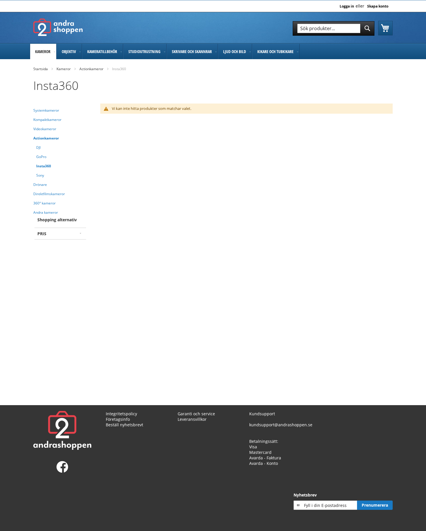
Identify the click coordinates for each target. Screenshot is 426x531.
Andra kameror (45, 212)
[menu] (213, 51)
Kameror (64, 68)
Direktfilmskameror (49, 193)
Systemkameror (46, 110)
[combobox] (333, 28)
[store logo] (58, 27)
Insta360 (43, 166)
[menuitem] (43, 51)
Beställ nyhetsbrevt (124, 424)
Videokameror (44, 128)
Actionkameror (91, 68)
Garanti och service (196, 413)
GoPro (41, 156)
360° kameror (44, 203)
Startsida (40, 68)
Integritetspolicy (121, 413)
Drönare (40, 184)
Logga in (347, 6)
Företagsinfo (118, 419)
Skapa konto (377, 6)
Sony (40, 175)
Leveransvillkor (192, 419)
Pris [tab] (41, 233)
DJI (38, 147)
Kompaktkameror (47, 119)
